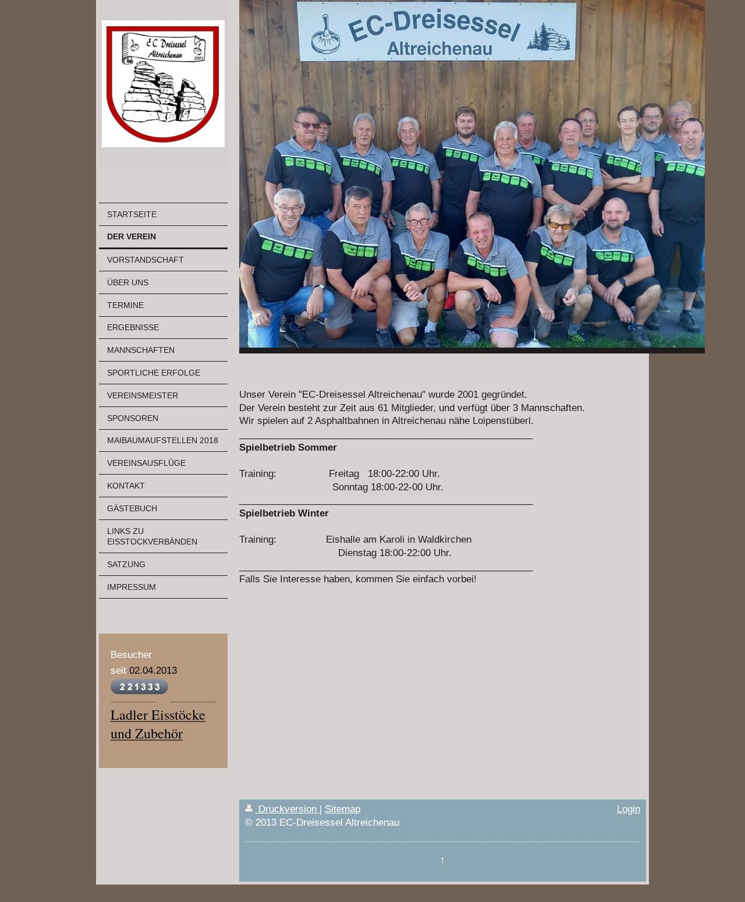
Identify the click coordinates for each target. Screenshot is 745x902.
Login (628, 809)
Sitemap (342, 809)
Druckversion (288, 809)
